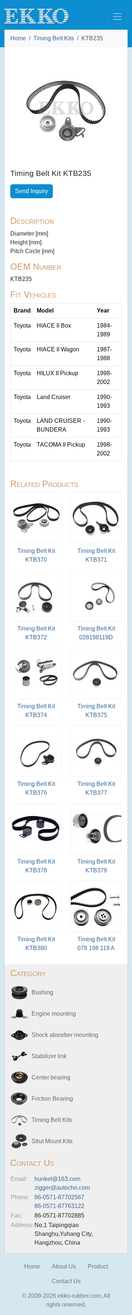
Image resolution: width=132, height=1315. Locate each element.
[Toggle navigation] (117, 16)
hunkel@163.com (57, 1179)
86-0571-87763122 (59, 1206)
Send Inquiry (31, 191)
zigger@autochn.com (62, 1188)
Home (18, 38)
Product (98, 1266)
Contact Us (66, 1281)
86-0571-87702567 (59, 1197)
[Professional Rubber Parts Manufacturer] (36, 16)
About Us (64, 1266)
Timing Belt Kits (53, 38)
